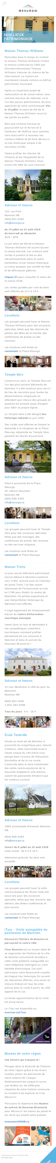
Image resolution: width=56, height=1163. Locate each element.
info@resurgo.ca (14, 222)
